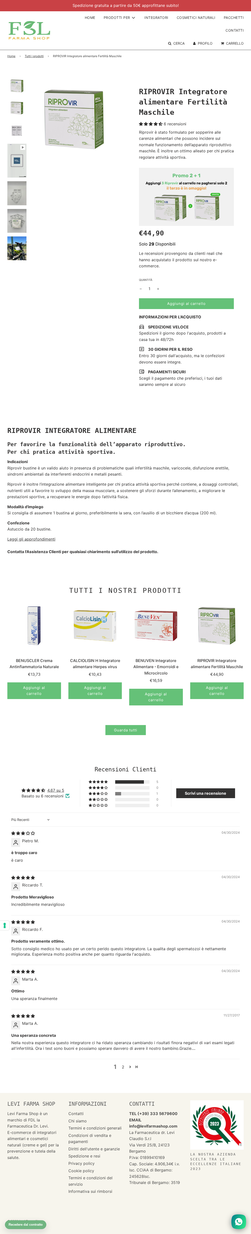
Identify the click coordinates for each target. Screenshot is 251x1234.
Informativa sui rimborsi (90, 1191)
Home (90, 17)
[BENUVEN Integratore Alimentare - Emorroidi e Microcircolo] (156, 626)
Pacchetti (234, 17)
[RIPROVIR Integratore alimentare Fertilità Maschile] (217, 626)
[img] (23, 833)
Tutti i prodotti (34, 56)
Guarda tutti (125, 730)
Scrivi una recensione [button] (205, 793)
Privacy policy (81, 1163)
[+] (158, 289)
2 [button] (123, 1067)
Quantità (145, 280)
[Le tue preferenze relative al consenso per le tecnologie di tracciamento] (4, 925)
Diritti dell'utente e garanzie (94, 1148)
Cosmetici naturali (196, 17)
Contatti (235, 30)
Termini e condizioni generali (95, 1128)
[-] (140, 289)
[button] (151, 123)
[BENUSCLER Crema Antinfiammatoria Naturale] (34, 626)
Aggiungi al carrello (34, 690)
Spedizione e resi (84, 1156)
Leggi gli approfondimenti (31, 539)
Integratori (156, 17)
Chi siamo (77, 1120)
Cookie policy (81, 1170)
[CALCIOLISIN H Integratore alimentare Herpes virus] (95, 626)
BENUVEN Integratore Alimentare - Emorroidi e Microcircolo (155, 666)
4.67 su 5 (55, 790)
